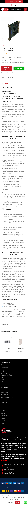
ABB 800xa (8, 45)
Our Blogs (3, 410)
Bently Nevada (4, 367)
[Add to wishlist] (11, 337)
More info (10, 502)
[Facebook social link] (5, 78)
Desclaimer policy (5, 400)
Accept (17, 502)
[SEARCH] (25, 9)
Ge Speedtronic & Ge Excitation (6, 371)
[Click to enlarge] (3, 39)
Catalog (3, 381)
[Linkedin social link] (11, 78)
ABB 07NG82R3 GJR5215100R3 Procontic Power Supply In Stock (20, 350)
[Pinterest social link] (9, 78)
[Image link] (12, 483)
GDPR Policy (4, 402)
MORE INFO (4, 408)
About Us (3, 418)
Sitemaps (3, 413)
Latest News (4, 415)
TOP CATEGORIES (5, 362)
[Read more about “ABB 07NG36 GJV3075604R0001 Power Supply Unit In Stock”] (11, 340)
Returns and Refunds (6, 392)
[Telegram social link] (13, 78)
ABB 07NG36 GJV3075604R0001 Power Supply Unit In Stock (7, 350)
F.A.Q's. (2, 423)
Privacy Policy (4, 389)
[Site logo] (14, 5)
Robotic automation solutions (5, 378)
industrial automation (14, 204)
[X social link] (7, 78)
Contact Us (3, 420)
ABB (2, 364)
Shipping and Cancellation (7, 397)
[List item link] (14, 470)
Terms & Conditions (5, 395)
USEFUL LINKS (4, 387)
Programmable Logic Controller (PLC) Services (6, 374)
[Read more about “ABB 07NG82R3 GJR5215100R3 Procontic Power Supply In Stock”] (25, 340)
